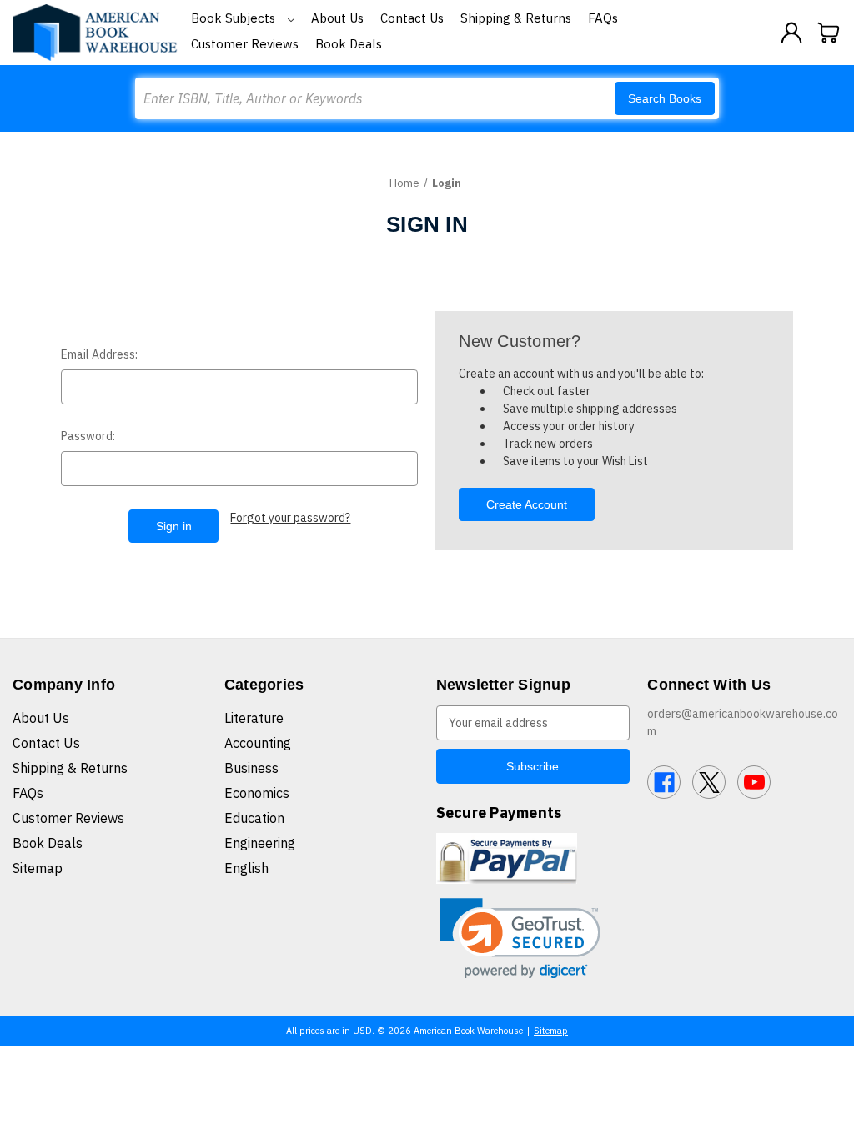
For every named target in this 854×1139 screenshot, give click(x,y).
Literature (254, 718)
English (246, 868)
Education (254, 818)
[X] (709, 782)
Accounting (257, 743)
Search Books (664, 98)
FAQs (603, 18)
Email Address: (99, 354)
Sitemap (38, 868)
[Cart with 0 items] (828, 32)
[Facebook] (664, 782)
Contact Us (412, 18)
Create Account (526, 504)
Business (251, 768)
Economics (256, 793)
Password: (88, 436)
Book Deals (348, 44)
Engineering (259, 843)
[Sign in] (791, 32)
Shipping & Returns (515, 18)
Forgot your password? (290, 517)
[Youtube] (754, 782)
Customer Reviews (245, 44)
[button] (520, 938)
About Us (337, 18)
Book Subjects (235, 18)
